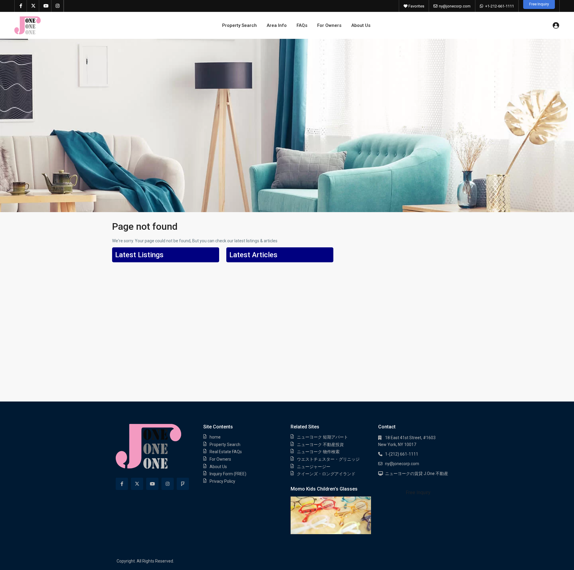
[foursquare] (183, 484)
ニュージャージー (313, 466)
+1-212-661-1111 (499, 6)
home (215, 437)
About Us (360, 25)
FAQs (302, 25)
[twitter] (33, 6)
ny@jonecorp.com (455, 6)
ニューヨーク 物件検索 (318, 451)
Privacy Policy (222, 481)
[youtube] (45, 6)
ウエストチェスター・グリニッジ (328, 459)
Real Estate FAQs (226, 451)
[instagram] (57, 6)
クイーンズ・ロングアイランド (326, 473)
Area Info (277, 25)
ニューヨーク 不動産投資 (320, 444)
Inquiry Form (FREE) (228, 473)
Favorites (415, 6)
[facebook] (21, 6)
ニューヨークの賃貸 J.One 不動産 (416, 473)
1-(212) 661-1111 (401, 454)
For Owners (329, 25)
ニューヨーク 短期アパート (322, 437)
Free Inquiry (418, 492)
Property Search (239, 25)
